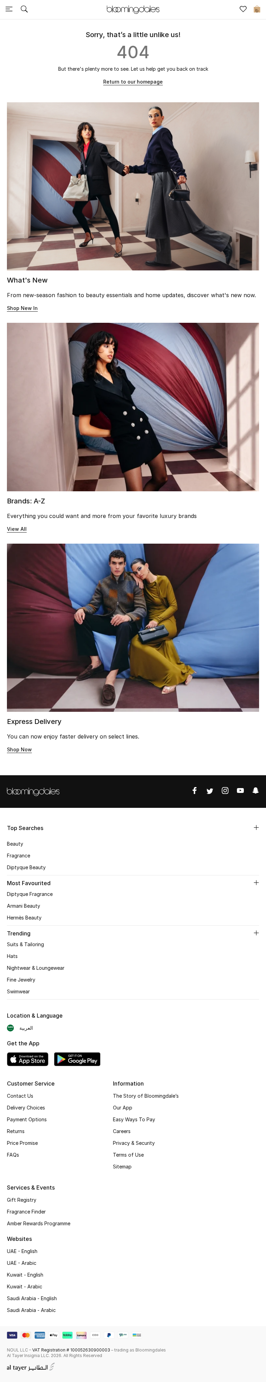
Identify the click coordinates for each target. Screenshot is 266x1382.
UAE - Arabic (21, 1263)
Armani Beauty (23, 906)
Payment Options (27, 1119)
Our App (122, 1108)
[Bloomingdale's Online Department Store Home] (133, 9)
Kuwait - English (25, 1275)
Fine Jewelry (21, 980)
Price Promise (22, 1143)
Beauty (15, 844)
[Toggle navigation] (9, 9)
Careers (122, 1131)
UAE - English (22, 1251)
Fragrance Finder (26, 1212)
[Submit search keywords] (24, 9)
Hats (12, 956)
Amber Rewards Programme (38, 1223)
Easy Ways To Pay (134, 1119)
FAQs (13, 1155)
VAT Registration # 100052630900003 (71, 1350)
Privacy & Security (134, 1143)
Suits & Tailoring (25, 944)
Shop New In (22, 308)
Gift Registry (21, 1200)
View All (17, 529)
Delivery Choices (26, 1108)
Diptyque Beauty (26, 867)
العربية (26, 1028)
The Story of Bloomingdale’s (146, 1096)
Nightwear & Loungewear (35, 968)
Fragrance (18, 855)
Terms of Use (128, 1155)
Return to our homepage (133, 82)
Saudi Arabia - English (32, 1298)
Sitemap (122, 1166)
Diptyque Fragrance (30, 894)
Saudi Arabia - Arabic (31, 1310)
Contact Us (20, 1096)
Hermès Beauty (24, 918)
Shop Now (19, 749)
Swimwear (18, 991)
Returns (16, 1131)
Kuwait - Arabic (24, 1286)
